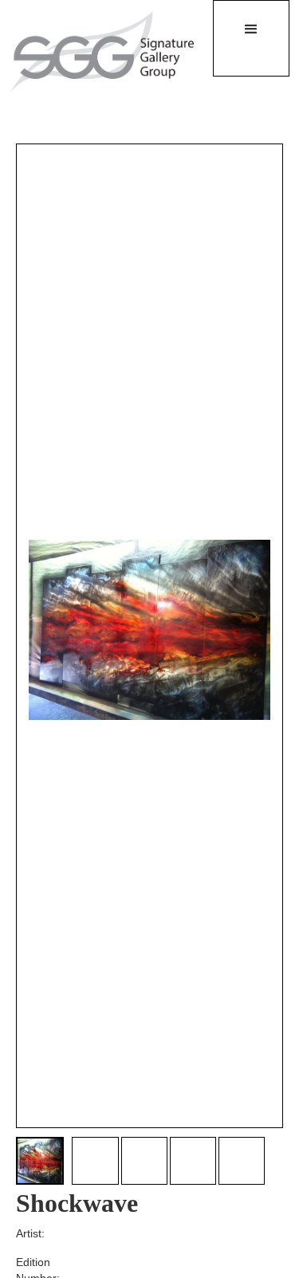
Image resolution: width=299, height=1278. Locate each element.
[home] (93, 51)
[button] (251, 38)
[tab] (40, 1161)
